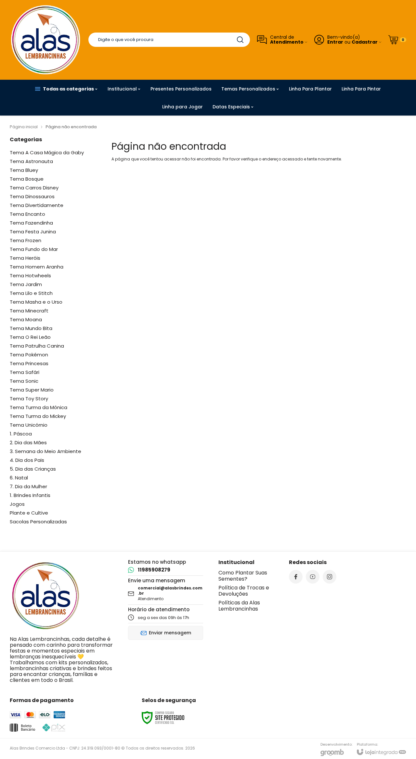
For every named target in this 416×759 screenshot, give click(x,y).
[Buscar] (240, 40)
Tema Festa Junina (33, 231)
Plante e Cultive (29, 513)
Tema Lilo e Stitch (31, 293)
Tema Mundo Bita (31, 328)
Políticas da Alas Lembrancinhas (239, 606)
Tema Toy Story (29, 398)
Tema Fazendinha (31, 223)
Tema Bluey (24, 170)
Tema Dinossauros (32, 196)
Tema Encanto (27, 214)
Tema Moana (26, 319)
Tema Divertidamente (36, 205)
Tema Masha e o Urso (36, 302)
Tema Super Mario (32, 390)
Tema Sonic (24, 381)
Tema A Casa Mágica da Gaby (47, 152)
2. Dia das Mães (28, 442)
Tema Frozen (25, 240)
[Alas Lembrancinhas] (45, 40)
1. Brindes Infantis (30, 495)
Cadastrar (365, 42)
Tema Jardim (26, 284)
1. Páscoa (21, 433)
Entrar (335, 42)
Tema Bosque (27, 179)
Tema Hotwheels (30, 275)
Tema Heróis (25, 258)
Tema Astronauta (31, 161)
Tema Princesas (29, 363)
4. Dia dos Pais (27, 460)
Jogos (17, 504)
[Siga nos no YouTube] (312, 577)
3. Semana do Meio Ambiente (45, 451)
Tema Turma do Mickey (38, 416)
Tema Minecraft (29, 310)
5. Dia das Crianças (33, 469)
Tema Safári (24, 372)
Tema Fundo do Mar (34, 249)
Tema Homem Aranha (36, 266)
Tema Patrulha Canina (37, 346)
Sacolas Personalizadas (38, 521)
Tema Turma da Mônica (38, 407)
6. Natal (19, 477)
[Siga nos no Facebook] (296, 577)
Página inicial (24, 127)
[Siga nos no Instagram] (329, 577)
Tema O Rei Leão (30, 337)
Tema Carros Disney (34, 187)
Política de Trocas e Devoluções (243, 591)
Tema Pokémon (29, 354)
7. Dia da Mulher (28, 486)
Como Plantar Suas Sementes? (242, 576)
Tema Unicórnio (28, 425)
